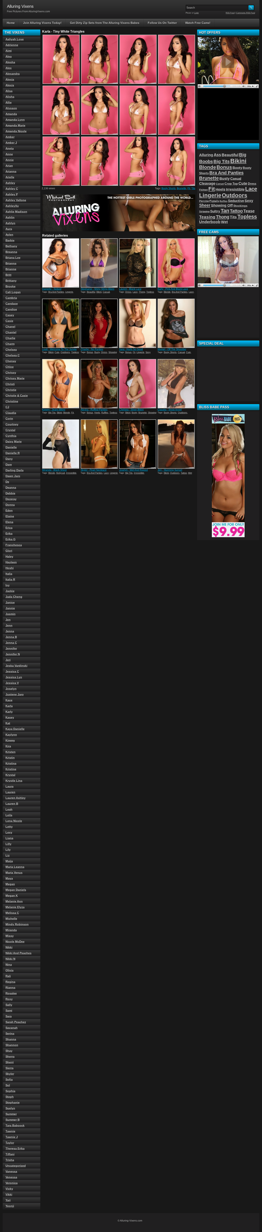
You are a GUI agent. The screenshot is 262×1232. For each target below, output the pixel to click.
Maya (9, 878)
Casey (10, 315)
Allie (9, 102)
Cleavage (207, 183)
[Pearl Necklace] (99, 444)
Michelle (11, 918)
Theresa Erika (15, 1148)
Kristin (10, 757)
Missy (10, 935)
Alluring (206, 155)
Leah (9, 809)
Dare (9, 464)
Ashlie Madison (16, 211)
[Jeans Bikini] (61, 383)
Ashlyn (10, 223)
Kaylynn (11, 734)
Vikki (9, 1194)
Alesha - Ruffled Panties (94, 409)
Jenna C (11, 642)
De (7, 481)
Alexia (10, 79)
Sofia (9, 1079)
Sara (9, 1016)
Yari (8, 1200)
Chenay (11, 361)
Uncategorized (16, 1165)
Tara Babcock (15, 1125)
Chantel (11, 332)
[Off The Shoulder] (176, 323)
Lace (135, 292)
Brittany (11, 280)
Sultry (215, 211)
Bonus (90, 352)
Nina (9, 964)
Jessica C (12, 671)
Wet (190, 473)
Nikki (9, 947)
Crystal (10, 430)
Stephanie (13, 1102)
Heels (97, 412)
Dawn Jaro (13, 476)
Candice (11, 309)
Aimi (9, 50)
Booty (134, 412)
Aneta (10, 148)
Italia (9, 573)
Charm (10, 343)
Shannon (12, 1045)
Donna (10, 504)
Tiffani (10, 1154)
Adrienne (12, 45)
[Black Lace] (138, 263)
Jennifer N (13, 654)
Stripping (204, 211)
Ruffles (104, 412)
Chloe (10, 366)
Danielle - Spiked (51, 289)
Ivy (8, 585)
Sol (8, 1085)
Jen (8, 619)
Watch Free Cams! (197, 22)
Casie (9, 320)
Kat (8, 723)
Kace (9, 700)
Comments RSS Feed (245, 13)
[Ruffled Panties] (99, 383)
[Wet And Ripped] (138, 444)
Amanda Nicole (16, 131)
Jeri (8, 660)
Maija (9, 861)
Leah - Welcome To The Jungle (59, 349)
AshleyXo (12, 206)
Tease (249, 211)
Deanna (11, 487)
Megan (10, 884)
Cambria (11, 297)
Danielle (11, 447)
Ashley (10, 183)
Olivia (10, 970)
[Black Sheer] (61, 444)
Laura (10, 786)
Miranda (11, 930)
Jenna (10, 631)
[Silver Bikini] (138, 383)
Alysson (11, 108)
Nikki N (10, 958)
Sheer (204, 205)
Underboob (209, 222)
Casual (106, 292)
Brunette (181, 188)
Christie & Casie (17, 395)
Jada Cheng (14, 596)
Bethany (11, 246)
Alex (9, 68)
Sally (9, 1004)
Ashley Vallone (16, 200)
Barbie (10, 240)
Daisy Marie (14, 441)
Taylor (10, 1142)
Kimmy (10, 740)
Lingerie (69, 292)
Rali (8, 976)
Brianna (11, 263)
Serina (10, 1033)
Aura (9, 229)
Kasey (10, 717)
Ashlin (10, 217)
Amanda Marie (15, 125)
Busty (97, 352)
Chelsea (11, 349)
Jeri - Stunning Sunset (170, 470)
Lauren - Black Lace (130, 289)
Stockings (240, 205)
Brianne (11, 269)
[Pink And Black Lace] (176, 263)
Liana (9, 838)
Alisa (9, 91)
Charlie (10, 338)
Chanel (10, 326)
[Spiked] (61, 263)
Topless (150, 292)
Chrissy (11, 372)
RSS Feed (230, 13)
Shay (9, 1050)
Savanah (12, 1027)
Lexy (9, 832)
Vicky (9, 1188)
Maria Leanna (15, 866)
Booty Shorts (168, 188)
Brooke (11, 286)
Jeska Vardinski (16, 665)
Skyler (10, 1073)
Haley (9, 556)
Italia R (10, 579)
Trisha (10, 1160)
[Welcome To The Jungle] (61, 323)
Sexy (148, 352)
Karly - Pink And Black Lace (173, 289)
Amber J (11, 142)
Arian (9, 165)
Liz (8, 855)
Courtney (12, 424)
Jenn (9, 625)
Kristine (11, 769)
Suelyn (10, 1108)
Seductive (236, 201)
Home (11, 22)
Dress (128, 292)
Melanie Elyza (15, 907)
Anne (9, 154)
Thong (142, 292)
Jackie (10, 591)
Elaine (10, 516)
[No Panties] (99, 323)
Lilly (8, 843)
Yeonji (10, 1206)
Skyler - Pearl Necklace (94, 470)
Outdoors (65, 352)
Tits (193, 188)
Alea (9, 56)
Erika (9, 533)
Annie (10, 160)
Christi (10, 384)
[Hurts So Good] (138, 323)
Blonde (167, 292)
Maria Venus (14, 872)
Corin (9, 418)
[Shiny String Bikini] (99, 263)
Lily (8, 849)
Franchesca (14, 545)
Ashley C (12, 188)
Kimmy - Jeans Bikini (53, 409)
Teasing (207, 217)
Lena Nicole (14, 820)
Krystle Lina (14, 780)
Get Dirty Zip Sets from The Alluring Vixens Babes (104, 22)
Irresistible (71, 473)
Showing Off (222, 205)
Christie (11, 389)
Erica (9, 527)
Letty (9, 826)
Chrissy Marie (15, 378)
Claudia (11, 412)
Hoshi (10, 568)
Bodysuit (60, 473)
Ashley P (12, 194)
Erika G (11, 539)
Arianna (11, 171)
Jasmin (11, 614)
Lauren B (12, 803)
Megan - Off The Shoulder (172, 349)
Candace (12, 303)
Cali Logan (13, 292)
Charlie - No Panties (92, 349)
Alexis (10, 85)
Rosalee (11, 993)
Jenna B (11, 637)
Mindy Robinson (17, 924)
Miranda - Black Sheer (54, 470)
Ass (217, 155)
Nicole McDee (15, 941)
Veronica (12, 1183)
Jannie (10, 608)
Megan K (12, 895)
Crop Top (231, 183)
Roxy (9, 999)
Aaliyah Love (15, 39)
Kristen (11, 752)
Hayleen (11, 562)
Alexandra (13, 73)
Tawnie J (12, 1137)
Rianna (10, 987)
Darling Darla (15, 470)
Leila (9, 815)
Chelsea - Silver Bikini (131, 409)
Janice (10, 602)
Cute (57, 352)
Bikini (99, 292)
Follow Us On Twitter (162, 22)
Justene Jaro (15, 694)
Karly (9, 711)
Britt (8, 274)
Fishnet (203, 189)
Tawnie (10, 1131)
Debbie (10, 493)
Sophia (10, 1091)
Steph (10, 1096)
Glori (9, 550)
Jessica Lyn (14, 677)
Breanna (11, 252)
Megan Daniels (16, 889)
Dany (9, 458)
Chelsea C (13, 355)
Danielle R (13, 453)
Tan (225, 210)
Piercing (204, 201)
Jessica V (12, 683)
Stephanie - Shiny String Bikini (97, 289)
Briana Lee (13, 257)
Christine (12, 401)
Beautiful (91, 292)
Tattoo (184, 473)
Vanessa (11, 1171)
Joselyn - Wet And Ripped (133, 470)
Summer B (13, 1119)
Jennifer (11, 648)
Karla (9, 706)
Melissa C (12, 912)
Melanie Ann (14, 901)
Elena (9, 522)
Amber (10, 137)
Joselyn (11, 688)
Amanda (11, 114)
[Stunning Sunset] (176, 444)
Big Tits (52, 412)
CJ (7, 407)
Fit (188, 188)
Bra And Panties (56, 292)
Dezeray (11, 499)
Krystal (10, 775)
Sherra (10, 1056)
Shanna (11, 1039)
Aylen (9, 234)
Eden (9, 510)
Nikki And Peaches (19, 953)
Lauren (10, 792)
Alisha (10, 96)
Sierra (10, 1068)
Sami (9, 1010)
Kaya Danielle (15, 729)
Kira (8, 746)
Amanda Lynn (15, 119)
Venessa (11, 1177)
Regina (10, 981)
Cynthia (11, 435)
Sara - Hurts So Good (131, 349)
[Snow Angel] (176, 383)
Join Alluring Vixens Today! (42, 22)
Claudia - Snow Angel (170, 409)
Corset (220, 183)
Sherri (10, 1062)
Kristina (11, 763)
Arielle (10, 177)
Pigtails (214, 201)
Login (196, 13)
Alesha (10, 62)
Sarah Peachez (16, 1022)
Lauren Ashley (16, 798)
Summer (11, 1114)
